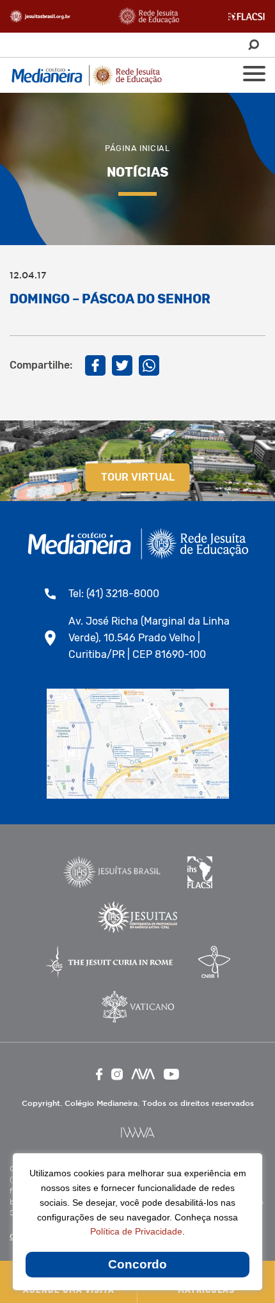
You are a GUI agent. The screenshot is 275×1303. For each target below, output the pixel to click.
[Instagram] (117, 1074)
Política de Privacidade (136, 1231)
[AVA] (143, 1074)
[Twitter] (122, 365)
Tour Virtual (138, 477)
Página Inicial (137, 148)
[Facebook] (95, 365)
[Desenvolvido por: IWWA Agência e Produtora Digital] (138, 1132)
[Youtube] (171, 1074)
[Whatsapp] (149, 365)
